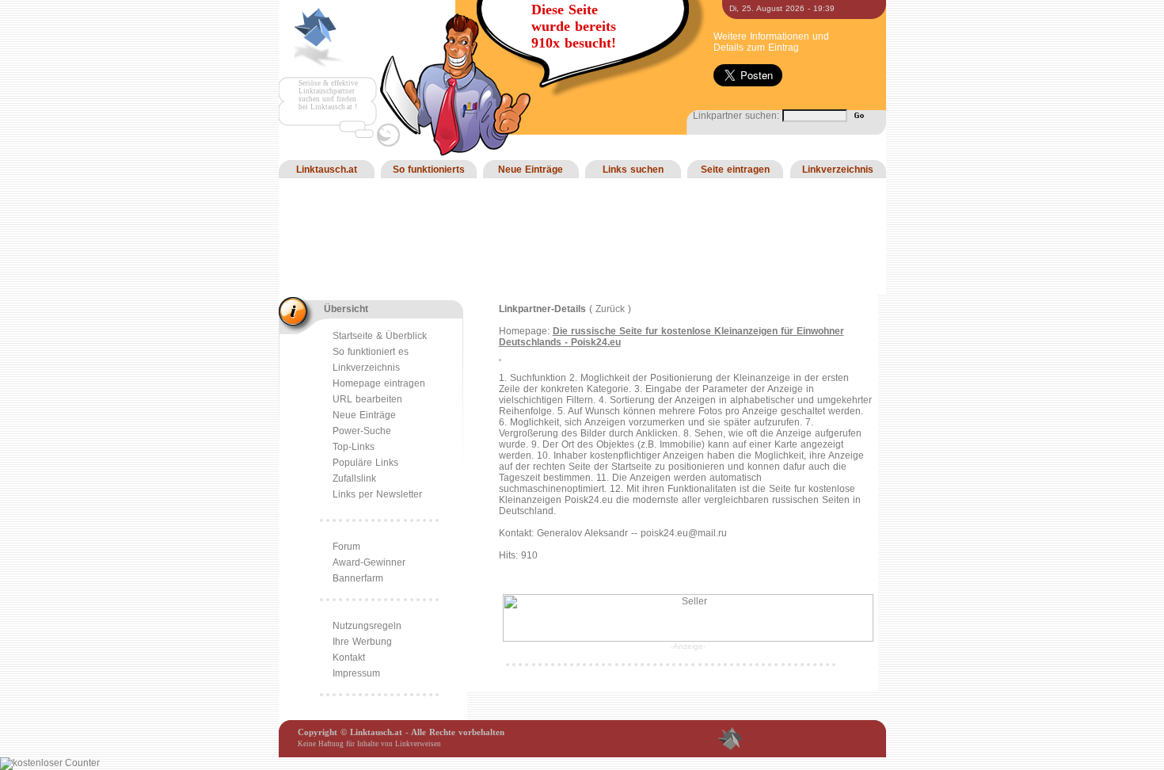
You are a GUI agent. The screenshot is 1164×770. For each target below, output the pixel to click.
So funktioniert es (371, 351)
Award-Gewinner (369, 562)
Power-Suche (362, 430)
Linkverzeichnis (837, 169)
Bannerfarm (358, 578)
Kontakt (349, 657)
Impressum (356, 673)
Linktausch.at (326, 169)
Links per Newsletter (377, 494)
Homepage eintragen (379, 383)
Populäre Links (365, 462)
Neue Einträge (530, 169)
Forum (346, 546)
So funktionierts (429, 169)
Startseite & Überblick (380, 335)
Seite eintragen (735, 169)
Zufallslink (354, 478)
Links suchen (633, 169)
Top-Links (354, 446)
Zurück (610, 308)
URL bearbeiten (367, 399)
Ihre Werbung (362, 641)
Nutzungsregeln (367, 625)
